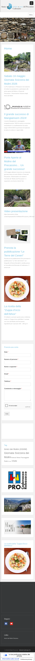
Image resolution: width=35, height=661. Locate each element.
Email (6, 374)
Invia (7, 413)
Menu (31, 15)
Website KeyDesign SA (25, 650)
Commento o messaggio (13, 388)
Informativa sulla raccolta (11, 659)
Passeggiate (25, 457)
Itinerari (13, 457)
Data (6, 352)
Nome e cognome (10, 366)
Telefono (7, 381)
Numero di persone (11, 359)
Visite (14, 461)
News (18, 457)
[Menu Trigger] (31, 3)
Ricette (9, 461)
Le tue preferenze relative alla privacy (19, 655)
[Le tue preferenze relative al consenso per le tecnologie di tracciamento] (26, 659)
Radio (6, 461)
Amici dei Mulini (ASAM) (15, 449)
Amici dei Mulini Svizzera (11, 638)
